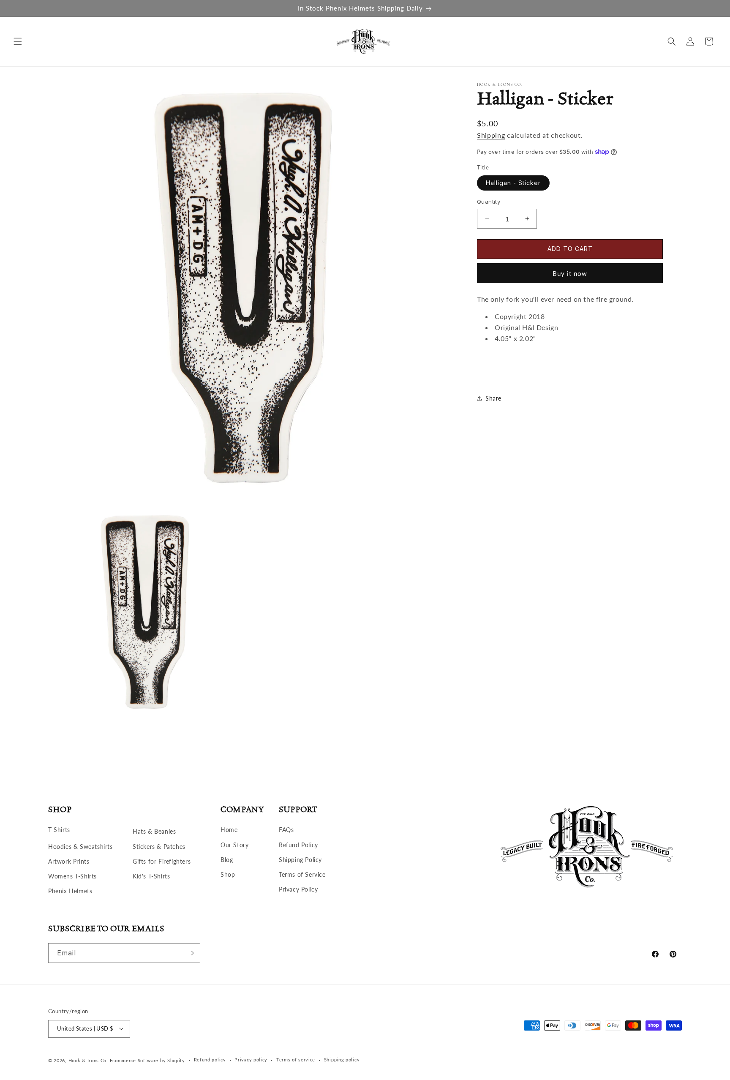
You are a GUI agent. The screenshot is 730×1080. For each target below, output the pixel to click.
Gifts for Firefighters (162, 861)
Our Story (234, 844)
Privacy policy (250, 1059)
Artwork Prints (68, 861)
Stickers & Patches (159, 846)
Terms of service (295, 1059)
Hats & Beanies (154, 831)
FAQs (286, 829)
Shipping (491, 135)
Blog (227, 859)
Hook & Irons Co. (88, 1060)
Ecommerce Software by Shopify (147, 1060)
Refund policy (210, 1059)
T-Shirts (59, 829)
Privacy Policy (298, 889)
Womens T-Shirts (72, 875)
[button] (17, 41)
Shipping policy (342, 1059)
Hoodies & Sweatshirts (80, 846)
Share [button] (493, 398)
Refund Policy (298, 844)
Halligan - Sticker (513, 182)
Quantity (488, 201)
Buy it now (570, 273)
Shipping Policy (300, 859)
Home (229, 829)
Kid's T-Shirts (151, 875)
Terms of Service (302, 874)
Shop (228, 874)
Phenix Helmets (70, 891)
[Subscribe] (190, 953)
